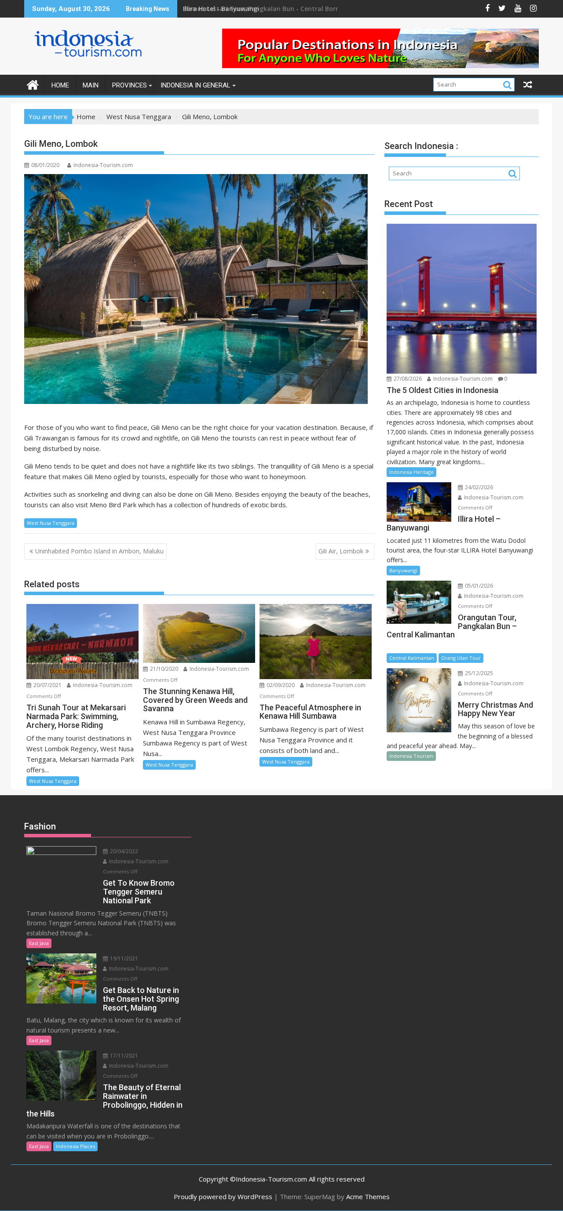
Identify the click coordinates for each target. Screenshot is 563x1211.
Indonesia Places (75, 1146)
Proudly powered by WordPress (223, 1196)
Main (91, 85)
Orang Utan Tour (461, 658)
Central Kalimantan (411, 658)
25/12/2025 (478, 673)
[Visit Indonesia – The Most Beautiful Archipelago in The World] (32, 84)
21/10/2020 (163, 669)
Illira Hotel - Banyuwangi (221, 8)
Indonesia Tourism (411, 756)
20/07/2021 (47, 685)
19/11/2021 (123, 958)
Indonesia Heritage (411, 472)
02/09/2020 (280, 685)
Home (60, 85)
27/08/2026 (407, 378)
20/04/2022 (123, 851)
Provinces (129, 85)
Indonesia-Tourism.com (103, 165)
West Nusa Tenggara (50, 523)
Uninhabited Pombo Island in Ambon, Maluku (99, 551)
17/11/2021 (123, 1055)
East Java (39, 943)
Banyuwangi (403, 570)
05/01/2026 (478, 585)
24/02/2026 (478, 487)
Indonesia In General (195, 85)
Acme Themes (368, 1196)
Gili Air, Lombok (340, 551)
